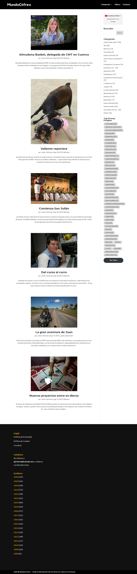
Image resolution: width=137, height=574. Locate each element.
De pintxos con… (109, 68)
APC (105, 45)
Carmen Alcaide (112, 159)
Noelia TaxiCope (112, 155)
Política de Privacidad (23, 437)
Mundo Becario (109, 93)
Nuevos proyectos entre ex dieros (54, 395)
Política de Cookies (22, 441)
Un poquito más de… (111, 110)
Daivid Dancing (112, 168)
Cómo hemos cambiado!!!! (113, 59)
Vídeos (117, 5)
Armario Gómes (112, 187)
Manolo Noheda (112, 197)
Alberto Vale (111, 149)
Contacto (126, 5)
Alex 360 (110, 194)
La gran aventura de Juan (54, 332)
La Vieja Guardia (109, 90)
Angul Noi (110, 184)
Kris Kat (109, 232)
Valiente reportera (54, 148)
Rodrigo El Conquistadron (115, 203)
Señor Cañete (111, 255)
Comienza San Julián (54, 208)
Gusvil (117, 248)
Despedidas (108, 74)
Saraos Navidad (109, 103)
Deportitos (107, 71)
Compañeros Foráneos (112, 64)
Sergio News (111, 213)
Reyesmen (110, 152)
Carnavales (108, 52)
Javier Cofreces (47, 58)
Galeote (109, 181)
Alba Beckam (111, 239)
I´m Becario (108, 83)
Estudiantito (111, 143)
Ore (108, 248)
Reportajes (107, 100)
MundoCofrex (111, 136)
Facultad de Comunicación (113, 78)
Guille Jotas (110, 178)
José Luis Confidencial (114, 130)
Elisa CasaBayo (112, 200)
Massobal (110, 133)
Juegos (106, 87)
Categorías (105, 5)
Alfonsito (110, 162)
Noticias (67, 58)
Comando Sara (111, 226)
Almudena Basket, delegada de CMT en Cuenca (54, 54)
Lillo (117, 242)
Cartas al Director (110, 55)
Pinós (109, 242)
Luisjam (109, 216)
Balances (107, 49)
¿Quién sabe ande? (66, 336)
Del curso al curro (54, 272)
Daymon (109, 139)
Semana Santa (109, 106)
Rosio (109, 223)
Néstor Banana (112, 235)
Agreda (109, 210)
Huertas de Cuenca (113, 127)
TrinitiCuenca (111, 171)
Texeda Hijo (110, 146)
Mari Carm (110, 165)
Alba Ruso (110, 245)
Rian (108, 229)
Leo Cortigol (111, 123)
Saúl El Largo (111, 175)
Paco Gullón (111, 191)
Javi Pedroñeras (112, 207)
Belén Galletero (112, 251)
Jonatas (109, 219)
